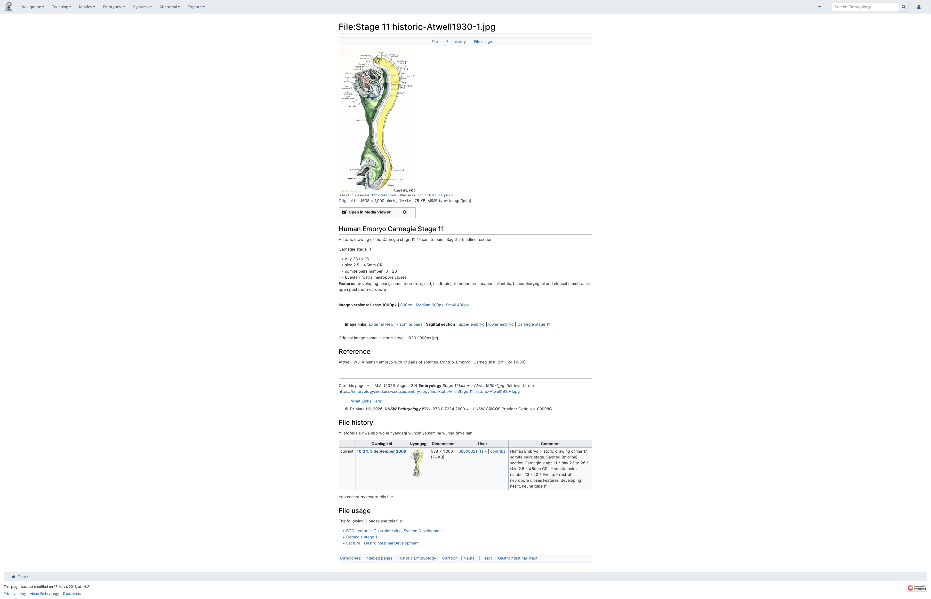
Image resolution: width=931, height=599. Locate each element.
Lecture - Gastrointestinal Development (382, 543)
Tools (22, 577)
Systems (141, 6)
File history (456, 41)
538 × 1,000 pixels (439, 195)
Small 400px (457, 304)
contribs (497, 451)
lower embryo (501, 324)
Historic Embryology (417, 558)
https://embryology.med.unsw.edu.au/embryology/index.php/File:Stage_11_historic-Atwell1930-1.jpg (429, 391)
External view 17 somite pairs (395, 324)
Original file (349, 200)
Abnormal (168, 6)
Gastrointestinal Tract (518, 558)
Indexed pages (378, 558)
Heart (487, 558)
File (435, 41)
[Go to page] (904, 6)
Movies (85, 6)
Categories (350, 558)
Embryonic (112, 6)
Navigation (31, 6)
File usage (483, 41)
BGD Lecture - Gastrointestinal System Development (394, 530)
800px (406, 304)
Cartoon (449, 558)
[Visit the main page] (9, 7)
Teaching (60, 6)
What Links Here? (367, 401)
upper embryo (472, 324)
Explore (195, 6)
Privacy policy (15, 593)
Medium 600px (429, 304)
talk (483, 451)
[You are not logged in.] (919, 7)
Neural (469, 558)
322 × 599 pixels (383, 195)
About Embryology (44, 593)
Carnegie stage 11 (533, 324)
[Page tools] (820, 7)
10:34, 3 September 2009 (381, 451)
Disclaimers (72, 593)
